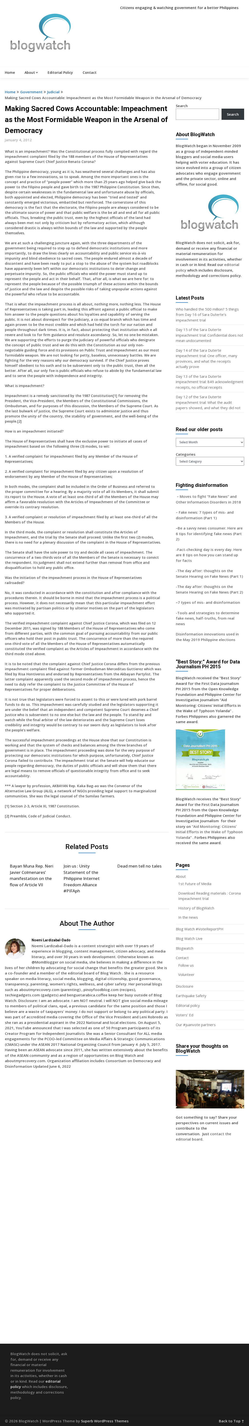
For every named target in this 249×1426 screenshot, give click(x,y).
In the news (188, 917)
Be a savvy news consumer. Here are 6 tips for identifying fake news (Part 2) (209, 533)
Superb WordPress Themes (105, 1420)
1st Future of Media (194, 883)
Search (182, 105)
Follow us (186, 965)
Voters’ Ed (184, 1014)
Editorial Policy (60, 72)
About (30, 72)
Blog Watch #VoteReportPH (199, 928)
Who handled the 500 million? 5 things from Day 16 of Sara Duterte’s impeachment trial (207, 314)
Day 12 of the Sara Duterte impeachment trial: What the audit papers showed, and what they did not (208, 402)
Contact (90, 72)
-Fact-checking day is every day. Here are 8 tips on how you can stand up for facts (209, 555)
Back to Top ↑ (231, 1420)
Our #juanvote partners (196, 1024)
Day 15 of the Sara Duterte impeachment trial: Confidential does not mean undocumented (209, 335)
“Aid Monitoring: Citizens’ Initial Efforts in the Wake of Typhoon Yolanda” (209, 832)
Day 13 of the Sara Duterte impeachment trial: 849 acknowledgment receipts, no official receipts (209, 382)
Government (31, 91)
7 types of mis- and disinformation (209, 602)
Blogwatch (184, 948)
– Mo (180, 496)
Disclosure (184, 986)
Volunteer (186, 974)
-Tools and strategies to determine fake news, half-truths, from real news (207, 618)
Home (10, 72)
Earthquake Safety (191, 995)
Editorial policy (188, 1005)
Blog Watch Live (189, 938)
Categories (186, 454)
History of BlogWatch (196, 908)
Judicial (53, 91)
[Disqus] (87, 1143)
